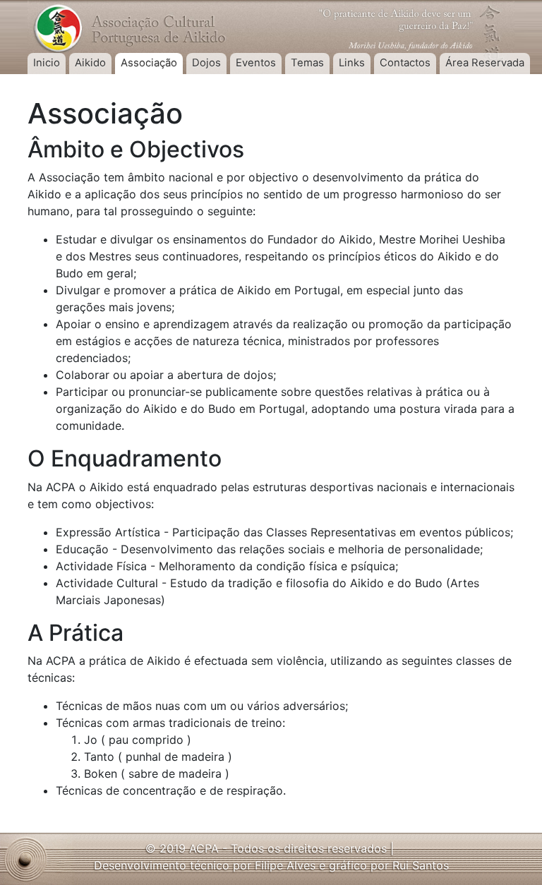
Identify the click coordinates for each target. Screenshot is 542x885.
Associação (149, 62)
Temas (307, 62)
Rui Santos (420, 865)
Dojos (206, 62)
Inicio (46, 62)
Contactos (405, 62)
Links (352, 62)
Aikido (90, 62)
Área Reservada (484, 62)
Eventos (256, 62)
